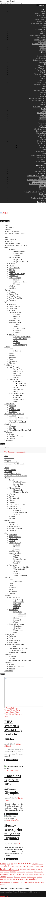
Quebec (43, 52)
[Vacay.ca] (4, 213)
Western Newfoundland (37, 184)
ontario (12, 874)
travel (26, 879)
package (25, 874)
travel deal (33, 879)
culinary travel (18, 866)
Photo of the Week (12, 820)
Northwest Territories (38, 198)
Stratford (43, 34)
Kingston (43, 31)
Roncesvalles (41, 15)
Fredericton (42, 137)
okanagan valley (4, 874)
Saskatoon (42, 167)
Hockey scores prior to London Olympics (13, 831)
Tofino (43, 88)
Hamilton (42, 50)
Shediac (43, 139)
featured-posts (9, 869)
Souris (44, 163)
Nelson (43, 103)
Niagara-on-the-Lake (38, 23)
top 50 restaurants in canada (7, 879)
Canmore (43, 117)
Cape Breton (41, 143)
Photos (16, 770)
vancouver (17, 882)
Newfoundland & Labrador (36, 176)
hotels (1, 872)
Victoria (43, 86)
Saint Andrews (41, 133)
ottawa (19, 874)
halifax (33, 869)
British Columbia (12, 708)
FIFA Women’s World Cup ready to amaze (13, 730)
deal (24, 866)
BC (45, 64)
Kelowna (43, 76)
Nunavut (43, 200)
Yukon (43, 196)
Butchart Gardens (40, 90)
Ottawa (43, 27)
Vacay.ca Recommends (6, 882)
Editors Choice (9, 710)
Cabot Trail (42, 145)
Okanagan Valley (40, 74)
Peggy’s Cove (41, 151)
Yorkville (43, 17)
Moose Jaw (42, 174)
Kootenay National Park (37, 98)
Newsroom (7, 229)
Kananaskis (42, 123)
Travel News (9, 714)
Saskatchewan (41, 165)
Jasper (44, 121)
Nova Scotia (41, 141)
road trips (23, 877)
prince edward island (39, 874)
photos (31, 874)
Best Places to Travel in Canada (14, 233)
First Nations (23, 869)
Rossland (43, 105)
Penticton (42, 80)
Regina (43, 169)
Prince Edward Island (38, 155)
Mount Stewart (41, 161)
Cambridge (42, 42)
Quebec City (41, 56)
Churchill (42, 190)
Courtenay (42, 92)
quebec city (10, 877)
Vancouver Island (40, 84)
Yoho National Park (39, 100)
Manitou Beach (40, 172)
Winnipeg (42, 188)
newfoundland (29, 872)
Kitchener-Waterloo (39, 44)
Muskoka (42, 25)
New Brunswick (40, 129)
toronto (19, 879)
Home (6, 225)
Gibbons (43, 125)
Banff (44, 111)
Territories (42, 194)
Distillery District (40, 13)
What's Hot (8, 716)
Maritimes (42, 127)
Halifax (43, 149)
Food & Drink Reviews (11, 231)
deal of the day (31, 866)
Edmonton (42, 119)
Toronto (43, 11)
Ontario (43, 9)
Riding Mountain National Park (35, 192)
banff (8, 864)
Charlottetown (41, 157)
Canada (41, 864)
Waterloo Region (40, 40)
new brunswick (21, 872)
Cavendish (42, 159)
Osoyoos (43, 78)
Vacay (18, 843)
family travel (39, 866)
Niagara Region (40, 19)
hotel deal (39, 869)
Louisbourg (42, 147)
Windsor (43, 48)
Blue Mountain (40, 29)
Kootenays (42, 96)
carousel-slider (5, 866)
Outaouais (42, 62)
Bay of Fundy (41, 131)
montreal (13, 872)
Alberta (43, 109)
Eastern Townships (39, 60)
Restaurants (17, 877)
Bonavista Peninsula (39, 182)
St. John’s (42, 178)
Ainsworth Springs (39, 107)
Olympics (9, 770)
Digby (44, 153)
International (41, 202)
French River (41, 38)
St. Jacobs (42, 46)
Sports (6, 712)
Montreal (43, 54)
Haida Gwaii (41, 70)
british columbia (22, 863)
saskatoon (39, 876)
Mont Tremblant (40, 58)
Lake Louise (41, 113)
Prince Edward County (38, 36)
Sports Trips (14, 712)
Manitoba (42, 186)
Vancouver (42, 66)
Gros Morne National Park (36, 180)
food (28, 869)
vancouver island (28, 882)
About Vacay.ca (9, 227)
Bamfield (43, 94)
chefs (12, 866)
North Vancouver (40, 68)
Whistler (43, 72)
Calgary (43, 115)
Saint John (42, 135)
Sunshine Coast (40, 82)
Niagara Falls (41, 21)
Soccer (18, 710)
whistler (43, 882)
